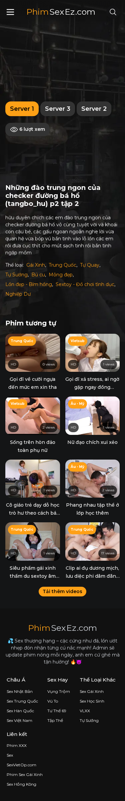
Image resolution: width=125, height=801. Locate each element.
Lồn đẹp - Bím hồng (28, 284)
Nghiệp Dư (18, 294)
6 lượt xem (31, 129)
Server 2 (94, 108)
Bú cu (38, 275)
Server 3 (57, 108)
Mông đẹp (61, 275)
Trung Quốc (62, 265)
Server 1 (22, 108)
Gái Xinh (35, 265)
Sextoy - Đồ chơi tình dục (85, 284)
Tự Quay (89, 265)
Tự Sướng (16, 275)
